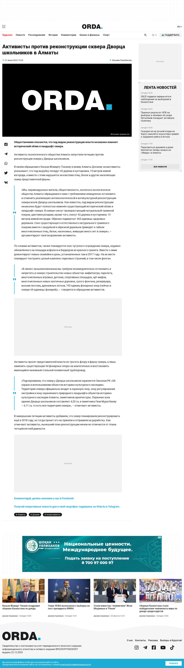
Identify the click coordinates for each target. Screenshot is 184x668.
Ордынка (7, 35)
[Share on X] (5, 172)
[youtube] (163, 648)
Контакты (140, 640)
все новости (160, 166)
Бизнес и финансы (90, 35)
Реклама (153, 640)
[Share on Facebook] (5, 144)
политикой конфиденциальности (75, 664)
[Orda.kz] (21, 643)
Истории (53, 35)
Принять (173, 663)
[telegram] (145, 648)
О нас (130, 640)
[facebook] (154, 648)
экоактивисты (53, 514)
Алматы (21, 514)
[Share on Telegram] (5, 153)
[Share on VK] (5, 182)
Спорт (106, 35)
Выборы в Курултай (171, 640)
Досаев (35, 514)
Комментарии (68, 35)
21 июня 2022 (11, 60)
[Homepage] (92, 26)
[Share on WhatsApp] (5, 163)
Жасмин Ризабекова (122, 60)
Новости (20, 35)
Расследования (36, 35)
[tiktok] (172, 648)
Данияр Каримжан (10, 616)
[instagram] (136, 648)
